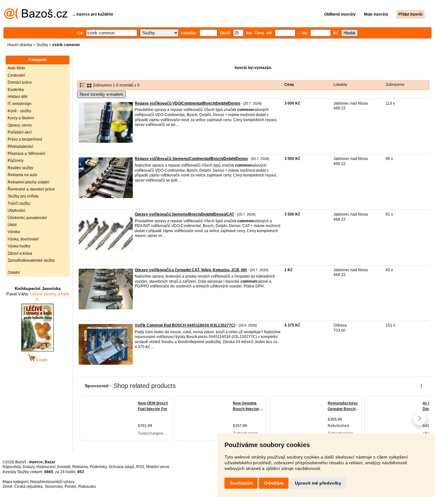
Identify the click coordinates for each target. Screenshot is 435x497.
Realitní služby (20, 168)
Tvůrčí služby (19, 203)
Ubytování (16, 210)
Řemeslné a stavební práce (31, 189)
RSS (140, 467)
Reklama (80, 467)
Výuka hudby (19, 246)
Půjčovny (16, 160)
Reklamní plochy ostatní (28, 182)
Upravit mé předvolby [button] (318, 483)
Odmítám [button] (273, 483)
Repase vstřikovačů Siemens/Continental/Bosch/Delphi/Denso (191, 158)
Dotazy (28, 467)
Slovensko (54, 486)
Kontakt (63, 467)
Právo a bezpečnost (25, 139)
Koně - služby (19, 111)
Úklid (12, 225)
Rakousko (87, 486)
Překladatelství (20, 146)
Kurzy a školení (21, 118)
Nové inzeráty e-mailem (101, 94)
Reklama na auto (22, 175)
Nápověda (12, 467)
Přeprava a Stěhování (26, 153)
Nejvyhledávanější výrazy (52, 482)
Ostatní (14, 272)
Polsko (70, 486)
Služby (42, 45)
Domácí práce (20, 82)
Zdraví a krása (20, 253)
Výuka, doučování (23, 239)
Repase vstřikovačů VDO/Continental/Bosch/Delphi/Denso (187, 103)
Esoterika (16, 89)
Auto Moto (16, 68)
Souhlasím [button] (241, 483)
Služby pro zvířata (23, 196)
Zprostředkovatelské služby (31, 260)
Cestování (16, 75)
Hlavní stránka (19, 45)
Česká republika (28, 486)
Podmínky (98, 467)
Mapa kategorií (15, 482)
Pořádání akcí (20, 132)
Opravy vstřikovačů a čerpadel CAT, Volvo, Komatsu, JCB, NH (191, 270)
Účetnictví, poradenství (27, 218)
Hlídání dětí (17, 96)
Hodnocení (45, 467)
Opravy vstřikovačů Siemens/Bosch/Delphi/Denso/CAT (184, 214)
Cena (289, 84)
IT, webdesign (20, 103)
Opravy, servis (20, 125)
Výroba (14, 232)
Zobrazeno (395, 84)
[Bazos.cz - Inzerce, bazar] (36, 18)
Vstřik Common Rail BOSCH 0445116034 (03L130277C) (185, 325)
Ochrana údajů (121, 467)
